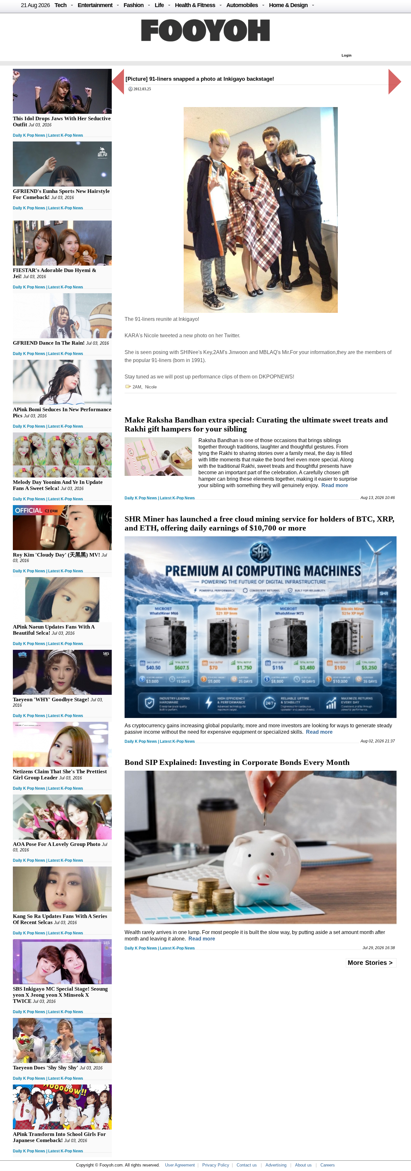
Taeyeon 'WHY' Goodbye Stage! (51, 699)
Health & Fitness (195, 5)
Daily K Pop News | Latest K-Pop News (48, 135)
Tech (60, 5)
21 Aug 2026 (35, 5)
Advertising (276, 1165)
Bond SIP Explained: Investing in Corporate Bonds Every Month (237, 762)
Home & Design (288, 5)
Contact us (247, 1165)
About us (303, 1165)
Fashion (134, 5)
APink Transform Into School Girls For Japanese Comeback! (59, 1137)
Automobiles (242, 5)
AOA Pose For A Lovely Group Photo (57, 844)
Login (347, 55)
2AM (137, 387)
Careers (327, 1165)
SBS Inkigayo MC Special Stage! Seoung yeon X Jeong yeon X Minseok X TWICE (60, 995)
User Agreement (180, 1165)
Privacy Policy (215, 1165)
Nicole (151, 387)
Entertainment (95, 5)
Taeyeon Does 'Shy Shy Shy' (45, 1068)
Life (159, 5)
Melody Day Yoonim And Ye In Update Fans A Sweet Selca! (58, 485)
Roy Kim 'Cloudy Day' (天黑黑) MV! (56, 555)
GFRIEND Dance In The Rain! (49, 343)
